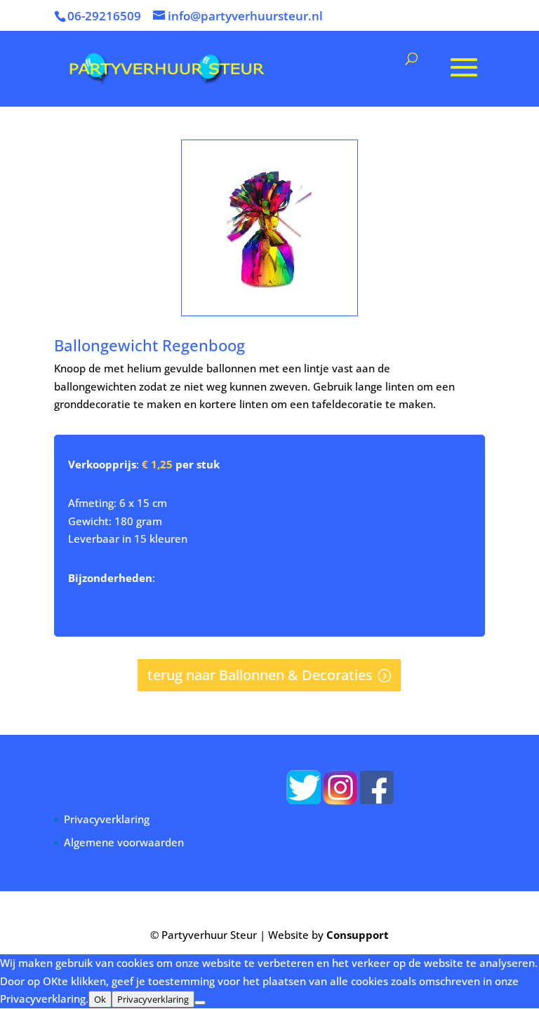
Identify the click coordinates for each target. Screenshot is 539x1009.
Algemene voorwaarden (124, 842)
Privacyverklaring (106, 819)
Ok (100, 999)
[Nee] (200, 1003)
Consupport (357, 935)
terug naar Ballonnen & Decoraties (260, 674)
